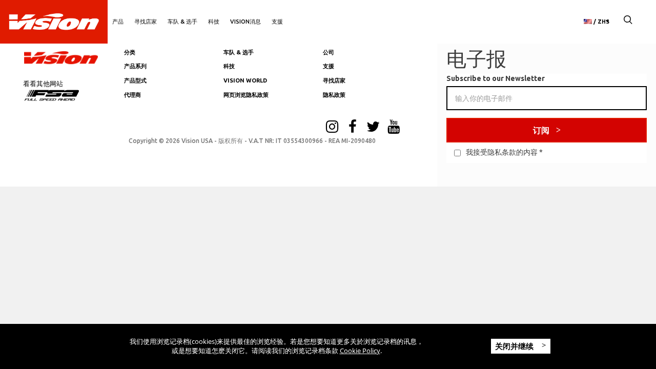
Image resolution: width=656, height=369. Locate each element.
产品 (118, 21)
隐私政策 (334, 95)
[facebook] (352, 127)
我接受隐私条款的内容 (502, 152)
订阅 (541, 130)
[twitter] (373, 127)
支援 (277, 21)
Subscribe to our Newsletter (495, 78)
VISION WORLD (245, 80)
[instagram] (332, 127)
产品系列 (135, 66)
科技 (213, 21)
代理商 (132, 95)
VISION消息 (245, 21)
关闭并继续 (515, 346)
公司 (328, 52)
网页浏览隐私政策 (246, 95)
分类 (129, 52)
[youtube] (393, 127)
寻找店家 (145, 21)
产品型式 (135, 80)
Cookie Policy (360, 350)
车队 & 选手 (182, 21)
